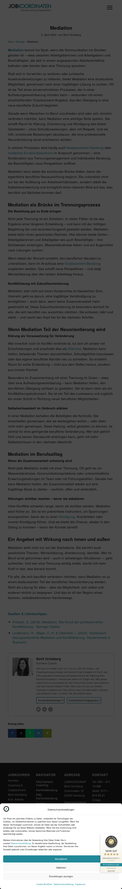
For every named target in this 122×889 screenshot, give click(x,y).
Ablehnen (61, 867)
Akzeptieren (61, 859)
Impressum (80, 884)
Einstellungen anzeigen (61, 876)
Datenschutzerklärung (21, 843)
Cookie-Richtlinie (44, 884)
